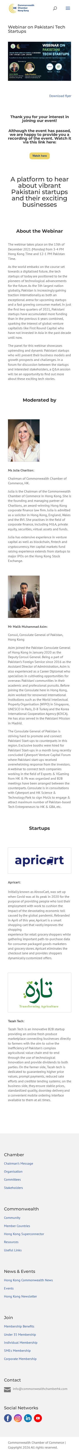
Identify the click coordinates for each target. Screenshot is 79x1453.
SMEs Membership (17, 1350)
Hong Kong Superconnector (24, 1234)
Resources (11, 1242)
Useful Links (13, 1250)
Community (12, 1217)
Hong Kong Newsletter (20, 1296)
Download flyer (60, 96)
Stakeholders (13, 1188)
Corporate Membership (20, 1359)
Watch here (39, 156)
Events (9, 1288)
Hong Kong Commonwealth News (28, 1280)
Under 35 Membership (20, 1334)
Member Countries (17, 1226)
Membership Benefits (19, 1326)
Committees (12, 1179)
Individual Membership (20, 1342)
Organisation (13, 1171)
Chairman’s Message (18, 1163)
